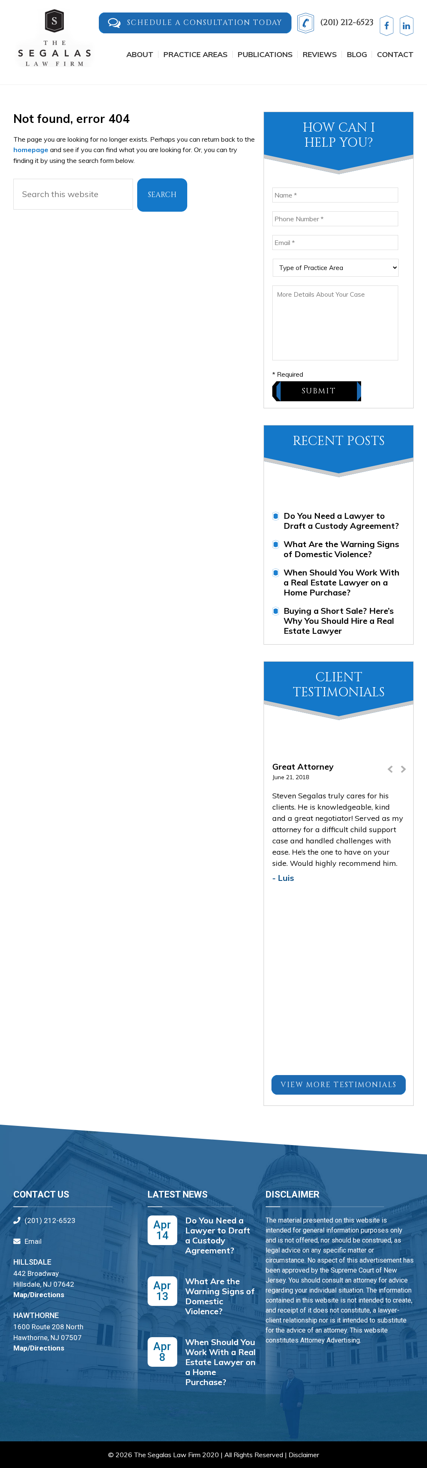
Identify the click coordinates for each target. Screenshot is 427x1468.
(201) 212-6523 (346, 22)
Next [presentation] (403, 772)
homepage (30, 149)
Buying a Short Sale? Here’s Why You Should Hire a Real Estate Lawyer (339, 620)
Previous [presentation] (390, 772)
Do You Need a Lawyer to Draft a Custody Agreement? (341, 520)
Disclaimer (304, 1454)
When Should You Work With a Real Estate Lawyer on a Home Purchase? (341, 582)
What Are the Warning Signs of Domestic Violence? (341, 549)
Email (33, 1241)
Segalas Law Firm (55, 42)
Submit (318, 391)
